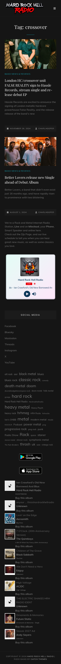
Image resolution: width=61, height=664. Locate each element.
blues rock (11, 380)
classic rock (30, 379)
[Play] (27, 294)
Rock (24, 434)
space (33, 435)
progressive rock (16, 429)
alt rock (9, 374)
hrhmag (23, 413)
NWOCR (8, 425)
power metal (32, 424)
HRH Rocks (35, 413)
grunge (7, 397)
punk (40, 429)
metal (23, 419)
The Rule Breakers (12, 445)
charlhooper (46, 128)
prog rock (32, 429)
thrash (25, 444)
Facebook (10, 326)
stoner (42, 435)
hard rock (22, 396)
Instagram (11, 350)
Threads (9, 344)
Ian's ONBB (10, 419)
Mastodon (10, 338)
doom (31, 386)
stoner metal (10, 440)
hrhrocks (46, 413)
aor (16, 374)
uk (33, 444)
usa (38, 444)
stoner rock (22, 440)
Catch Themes (39, 659)
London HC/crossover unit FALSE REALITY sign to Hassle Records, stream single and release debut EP (28, 87)
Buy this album (24, 497)
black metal (27, 374)
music (50, 419)
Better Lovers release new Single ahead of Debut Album (29, 179)
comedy (45, 380)
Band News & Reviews (17, 74)
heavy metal (17, 407)
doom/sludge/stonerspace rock (17, 391)
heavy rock (10, 413)
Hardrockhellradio (36, 402)
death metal (15, 385)
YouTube (10, 362)
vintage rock (47, 444)
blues (40, 374)
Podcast (17, 424)
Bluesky (9, 332)
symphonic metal (39, 439)
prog (44, 425)
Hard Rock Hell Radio (16, 401)
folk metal (48, 390)
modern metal (38, 419)
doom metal (37, 391)
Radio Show (11, 435)
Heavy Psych (37, 408)
